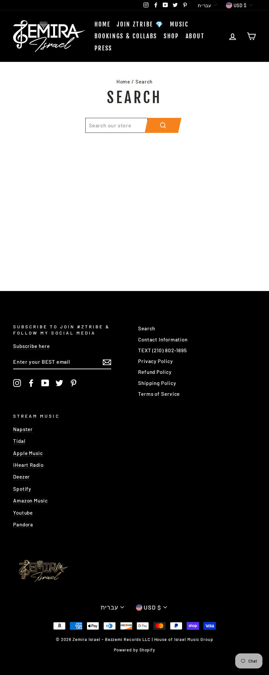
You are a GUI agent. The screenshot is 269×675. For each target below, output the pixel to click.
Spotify (22, 489)
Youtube (23, 513)
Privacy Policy (155, 361)
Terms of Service (159, 394)
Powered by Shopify (134, 649)
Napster (23, 429)
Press (103, 48)
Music (179, 24)
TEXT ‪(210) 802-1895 (162, 350)
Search (146, 328)
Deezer (21, 477)
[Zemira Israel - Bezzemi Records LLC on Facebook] (31, 383)
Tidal (19, 441)
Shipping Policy (157, 383)
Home (102, 24)
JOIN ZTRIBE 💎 (140, 24)
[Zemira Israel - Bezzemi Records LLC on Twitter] (59, 383)
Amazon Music (30, 500)
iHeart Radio (28, 465)
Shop (171, 36)
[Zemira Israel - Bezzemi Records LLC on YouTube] (45, 383)
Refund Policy (155, 372)
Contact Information (163, 339)
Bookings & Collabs (125, 36)
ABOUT (195, 36)
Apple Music (28, 453)
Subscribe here (31, 346)
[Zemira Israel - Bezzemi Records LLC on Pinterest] (73, 383)
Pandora (23, 524)
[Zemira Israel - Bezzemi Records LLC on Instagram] (17, 383)
